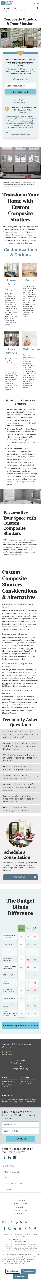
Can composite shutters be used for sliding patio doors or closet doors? (18, 798)
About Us (7, 1178)
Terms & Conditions (20, 1204)
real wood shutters (10, 627)
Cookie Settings (12, 1271)
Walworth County (10, 8)
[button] (8, 11)
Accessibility (20, 1207)
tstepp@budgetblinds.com (20, 1063)
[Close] (38, 1254)
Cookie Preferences (21, 1214)
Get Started (20, 92)
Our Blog (7, 1189)
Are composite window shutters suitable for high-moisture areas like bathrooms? (19, 746)
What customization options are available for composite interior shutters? (19, 757)
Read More (8, 1087)
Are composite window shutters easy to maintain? (16, 777)
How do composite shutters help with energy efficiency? (17, 768)
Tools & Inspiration (12, 1184)
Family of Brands (11, 1172)
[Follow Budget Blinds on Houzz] (9, 1157)
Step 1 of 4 (22, 79)
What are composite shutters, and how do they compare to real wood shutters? (18, 734)
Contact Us (19, 877)
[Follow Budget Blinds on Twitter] (25, 1228)
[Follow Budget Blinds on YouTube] (20, 1228)
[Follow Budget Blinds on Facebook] (4, 1157)
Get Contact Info (21, 11)
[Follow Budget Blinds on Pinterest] (30, 1228)
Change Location (7, 1054)
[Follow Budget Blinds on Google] (15, 1157)
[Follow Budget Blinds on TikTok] (35, 1228)
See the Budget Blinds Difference (20, 1025)
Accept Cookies (20, 1276)
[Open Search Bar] (34, 3)
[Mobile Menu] (38, 3)
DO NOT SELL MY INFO (20, 1210)
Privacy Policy (28, 127)
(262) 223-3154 (38, 8)
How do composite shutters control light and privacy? (17, 809)
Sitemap (20, 1197)
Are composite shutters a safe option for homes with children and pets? (19, 787)
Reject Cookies (28, 1271)
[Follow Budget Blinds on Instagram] (9, 1228)
